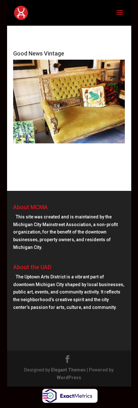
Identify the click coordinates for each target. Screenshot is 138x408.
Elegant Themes (68, 369)
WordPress (69, 377)
